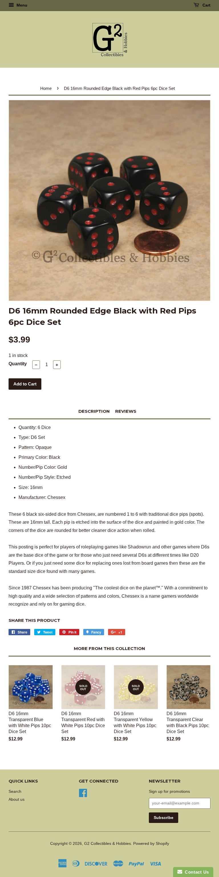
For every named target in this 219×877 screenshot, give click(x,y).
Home (46, 88)
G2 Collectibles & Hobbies (107, 843)
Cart (205, 5)
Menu (21, 5)
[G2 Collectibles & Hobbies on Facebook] (83, 792)
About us (17, 799)
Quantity (18, 363)
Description (94, 411)
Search (15, 791)
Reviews (125, 411)
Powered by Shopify (151, 843)
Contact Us (195, 872)
